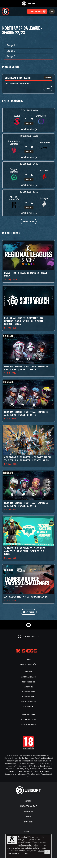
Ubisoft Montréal (28, 664)
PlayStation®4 (29, 697)
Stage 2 (11, 51)
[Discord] (28, 625)
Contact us (28, 831)
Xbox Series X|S (28, 682)
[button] (28, 120)
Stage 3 (11, 56)
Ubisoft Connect (28, 806)
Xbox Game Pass (28, 677)
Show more (28, 221)
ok (47, 852)
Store (28, 801)
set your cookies (21, 853)
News (28, 817)
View (47, 88)
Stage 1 (11, 45)
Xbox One (28, 687)
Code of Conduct (28, 724)
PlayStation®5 (28, 692)
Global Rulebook (29, 719)
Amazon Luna (28, 707)
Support (28, 822)
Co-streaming (35, 11)
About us (28, 811)
